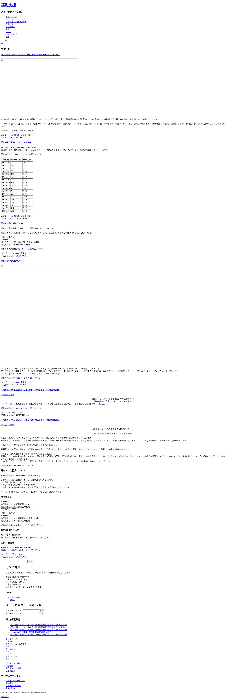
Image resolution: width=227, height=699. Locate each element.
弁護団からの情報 (13, 668)
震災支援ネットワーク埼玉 (12, 507)
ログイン (5, 697)
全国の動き (10, 671)
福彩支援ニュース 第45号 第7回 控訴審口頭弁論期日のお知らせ (38, 630)
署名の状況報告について (11, 261)
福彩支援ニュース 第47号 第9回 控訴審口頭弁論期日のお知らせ (38, 625)
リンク (8, 32)
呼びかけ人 (10, 27)
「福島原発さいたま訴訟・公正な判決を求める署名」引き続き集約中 (30, 390)
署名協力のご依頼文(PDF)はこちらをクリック (113, 401)
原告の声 (9, 24)
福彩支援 (8, 5)
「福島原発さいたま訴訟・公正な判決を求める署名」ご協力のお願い (30, 420)
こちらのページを (23, 249)
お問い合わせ (11, 34)
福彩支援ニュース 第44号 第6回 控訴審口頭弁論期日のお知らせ (38, 635)
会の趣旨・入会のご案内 (16, 22)
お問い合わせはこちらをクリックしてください (21, 550)
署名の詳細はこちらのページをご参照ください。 (22, 154)
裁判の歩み (15, 597)
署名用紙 (6, 475)
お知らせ (9, 19)
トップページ (11, 17)
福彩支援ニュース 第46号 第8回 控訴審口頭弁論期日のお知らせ (38, 627)
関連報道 (9, 666)
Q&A (12, 600)
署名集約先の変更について (12, 223)
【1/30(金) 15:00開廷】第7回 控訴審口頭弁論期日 (30, 632)
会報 (7, 29)
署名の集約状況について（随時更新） (17, 142)
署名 (7, 37)
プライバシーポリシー (15, 663)
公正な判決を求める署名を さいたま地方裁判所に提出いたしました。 (30, 55)
